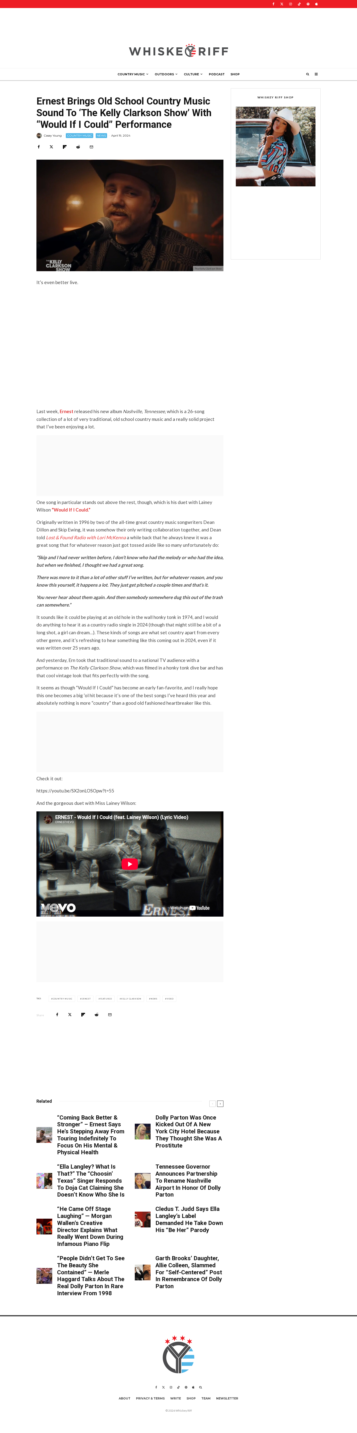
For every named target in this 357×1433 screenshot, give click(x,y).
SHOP (235, 74)
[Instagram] (290, 4)
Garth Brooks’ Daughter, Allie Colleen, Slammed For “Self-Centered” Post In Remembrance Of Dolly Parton (188, 1272)
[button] (275, 146)
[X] (281, 4)
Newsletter (227, 1398)
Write (175, 1398)
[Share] (39, 147)
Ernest (66, 411)
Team (206, 1398)
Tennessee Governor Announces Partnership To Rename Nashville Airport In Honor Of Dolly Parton (188, 1180)
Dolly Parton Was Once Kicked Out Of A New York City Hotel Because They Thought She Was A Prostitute (188, 1131)
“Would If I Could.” (71, 509)
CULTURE (191, 74)
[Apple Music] (316, 4)
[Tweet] (51, 147)
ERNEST (86, 999)
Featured (106, 999)
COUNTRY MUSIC (131, 74)
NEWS (101, 135)
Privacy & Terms (150, 1398)
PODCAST (217, 74)
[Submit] (78, 147)
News (154, 999)
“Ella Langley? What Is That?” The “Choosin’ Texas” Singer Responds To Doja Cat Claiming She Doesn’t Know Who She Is (91, 1180)
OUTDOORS (164, 74)
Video (170, 999)
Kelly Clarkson (131, 999)
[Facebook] (273, 4)
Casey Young (53, 135)
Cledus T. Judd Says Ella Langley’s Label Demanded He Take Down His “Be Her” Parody (189, 1219)
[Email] (91, 147)
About (124, 1398)
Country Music (62, 999)
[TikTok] (299, 4)
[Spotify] (308, 4)
